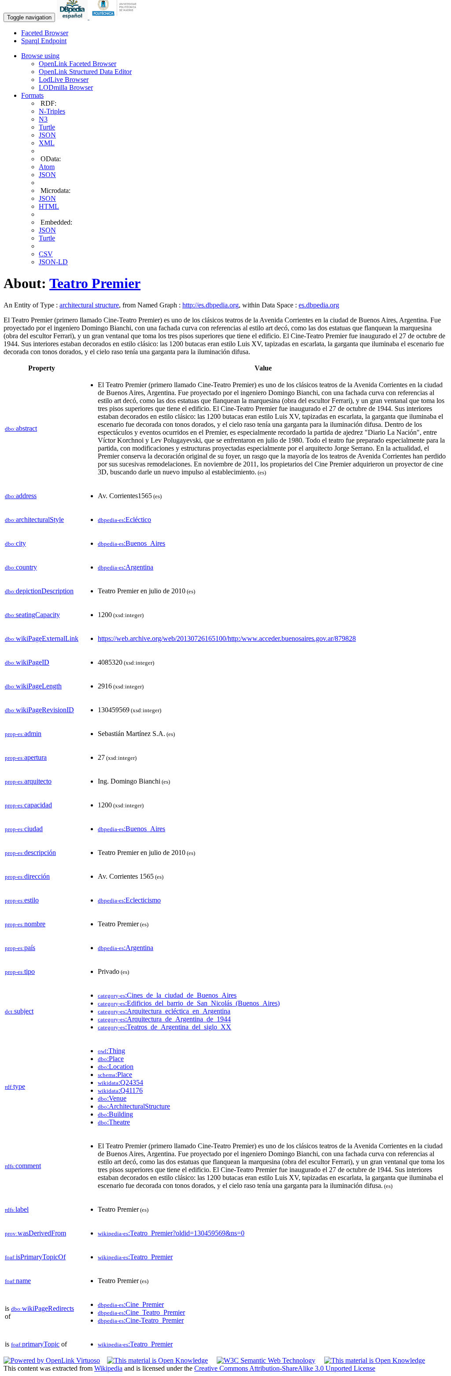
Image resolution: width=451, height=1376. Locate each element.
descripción (30, 852)
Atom (47, 166)
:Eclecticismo (129, 900)
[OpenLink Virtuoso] (52, 1360)
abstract (21, 428)
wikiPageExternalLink (41, 638)
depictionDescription (39, 591)
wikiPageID (27, 662)
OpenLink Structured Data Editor (85, 71)
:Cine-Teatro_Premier (141, 1320)
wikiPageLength (33, 686)
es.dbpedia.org (319, 305)
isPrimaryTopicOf (35, 1257)
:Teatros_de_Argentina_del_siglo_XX (164, 1027)
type (15, 1086)
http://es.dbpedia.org (210, 305)
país (20, 947)
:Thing (111, 1050)
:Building (115, 1114)
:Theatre (114, 1122)
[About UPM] (115, 17)
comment (23, 1165)
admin (23, 733)
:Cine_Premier (131, 1304)
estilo (22, 900)
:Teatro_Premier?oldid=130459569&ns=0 (171, 1233)
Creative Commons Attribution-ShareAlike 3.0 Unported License (284, 1368)
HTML (49, 206)
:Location (115, 1066)
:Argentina (125, 567)
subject (19, 1011)
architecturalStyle (34, 519)
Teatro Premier (94, 283)
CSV (46, 254)
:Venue (112, 1098)
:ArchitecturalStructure (134, 1106)
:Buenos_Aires (131, 543)
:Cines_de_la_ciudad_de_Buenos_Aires (167, 995)
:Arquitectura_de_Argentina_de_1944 (164, 1019)
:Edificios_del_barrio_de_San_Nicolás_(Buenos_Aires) (189, 1003)
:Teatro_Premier (135, 1257)
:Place (111, 1058)
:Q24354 (120, 1082)
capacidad (28, 805)
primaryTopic (35, 1344)
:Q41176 (120, 1090)
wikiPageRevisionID (39, 710)
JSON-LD (53, 262)
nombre (25, 924)
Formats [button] (32, 95)
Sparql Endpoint (44, 40)
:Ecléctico (124, 519)
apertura (26, 757)
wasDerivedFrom (35, 1233)
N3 (43, 119)
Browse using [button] (40, 55)
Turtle (47, 127)
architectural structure (89, 305)
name (18, 1280)
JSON (47, 135)
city (15, 543)
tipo (20, 971)
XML (47, 143)
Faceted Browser (44, 33)
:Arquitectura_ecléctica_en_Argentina (164, 1011)
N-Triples (52, 111)
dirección (27, 876)
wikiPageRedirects (42, 1308)
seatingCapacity (32, 614)
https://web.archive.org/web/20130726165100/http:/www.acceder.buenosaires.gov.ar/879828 (227, 638)
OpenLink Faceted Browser (77, 63)
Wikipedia (108, 1368)
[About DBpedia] (73, 17)
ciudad (24, 828)
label (17, 1209)
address (21, 495)
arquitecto (28, 781)
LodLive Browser (64, 79)
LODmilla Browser (66, 87)
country (21, 567)
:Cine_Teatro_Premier (141, 1312)
